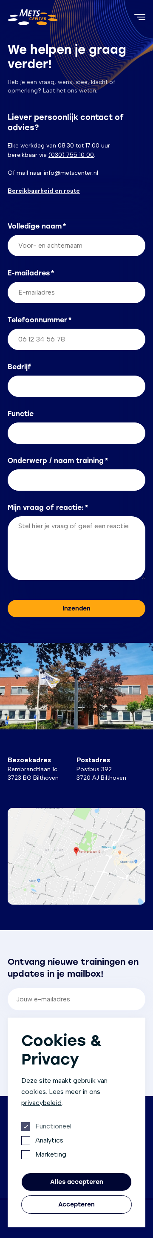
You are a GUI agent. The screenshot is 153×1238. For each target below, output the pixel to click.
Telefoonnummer (40, 320)
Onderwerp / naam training (58, 461)
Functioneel (53, 1126)
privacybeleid (41, 1103)
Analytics (49, 1140)
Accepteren (76, 1204)
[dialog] (76, 1122)
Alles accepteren (76, 1182)
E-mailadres (31, 273)
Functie (21, 414)
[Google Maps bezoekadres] (76, 856)
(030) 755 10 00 (71, 155)
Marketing (50, 1154)
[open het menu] (140, 17)
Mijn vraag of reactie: (48, 507)
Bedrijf (19, 367)
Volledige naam (37, 226)
